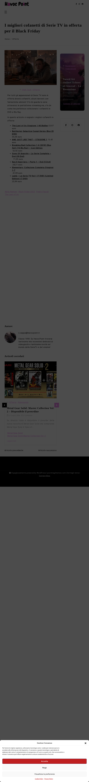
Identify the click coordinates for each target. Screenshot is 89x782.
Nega (44, 768)
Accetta (44, 761)
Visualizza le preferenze (44, 774)
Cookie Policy (39, 779)
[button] (85, 743)
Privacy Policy (48, 779)
